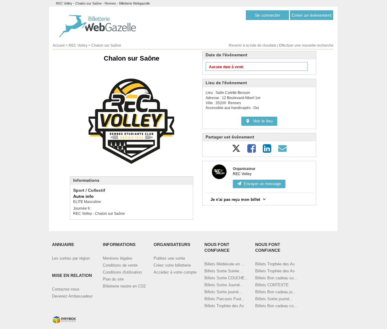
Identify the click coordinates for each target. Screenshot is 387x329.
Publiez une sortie (169, 258)
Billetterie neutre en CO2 (124, 286)
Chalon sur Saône (106, 45)
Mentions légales (117, 258)
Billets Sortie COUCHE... (226, 278)
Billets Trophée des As (224, 306)
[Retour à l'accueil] (97, 25)
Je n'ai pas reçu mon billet (235, 199)
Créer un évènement (311, 15)
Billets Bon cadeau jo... (275, 292)
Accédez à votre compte (175, 272)
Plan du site (113, 279)
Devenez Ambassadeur (72, 296)
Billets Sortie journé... (223, 292)
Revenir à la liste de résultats (252, 45)
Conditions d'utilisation (122, 272)
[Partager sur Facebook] (251, 151)
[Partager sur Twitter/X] (236, 151)
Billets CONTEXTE (272, 285)
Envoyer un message (262, 183)
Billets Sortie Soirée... (223, 271)
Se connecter (267, 15)
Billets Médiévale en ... (224, 264)
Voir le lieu (263, 120)
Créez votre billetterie (172, 265)
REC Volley (78, 45)
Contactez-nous (66, 289)
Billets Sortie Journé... (223, 285)
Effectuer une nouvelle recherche (306, 45)
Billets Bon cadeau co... (276, 306)
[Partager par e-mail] (282, 151)
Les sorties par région (71, 258)
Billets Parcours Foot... (224, 299)
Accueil (59, 45)
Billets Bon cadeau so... (276, 278)
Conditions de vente (120, 265)
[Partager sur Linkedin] (267, 151)
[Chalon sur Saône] (131, 121)
